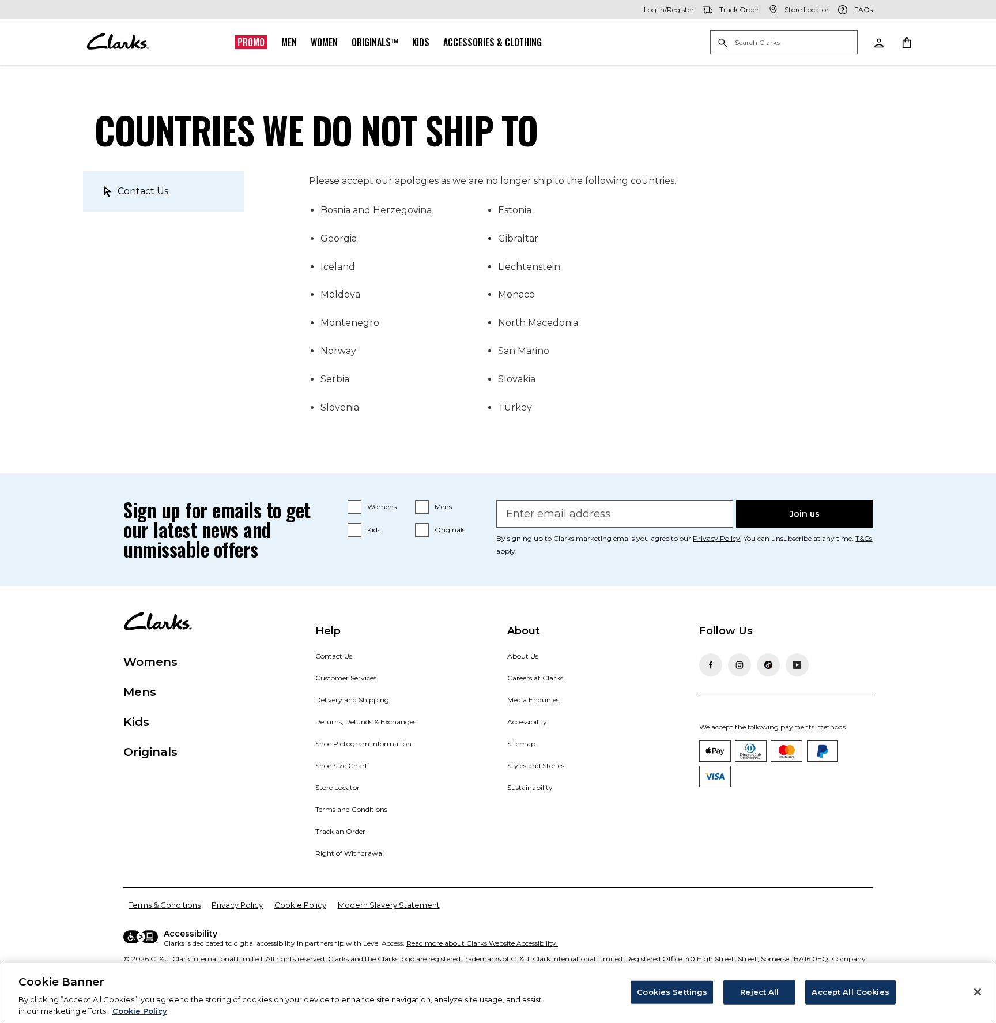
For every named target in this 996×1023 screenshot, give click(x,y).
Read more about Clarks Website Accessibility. (482, 943)
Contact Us (143, 191)
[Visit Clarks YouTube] (797, 664)
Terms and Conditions (351, 809)
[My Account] (878, 42)
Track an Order (340, 831)
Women (324, 42)
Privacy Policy (716, 538)
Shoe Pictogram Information (363, 743)
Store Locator (337, 787)
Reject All (759, 991)
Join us (805, 514)
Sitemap (521, 743)
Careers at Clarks (535, 678)
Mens (443, 506)
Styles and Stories (535, 765)
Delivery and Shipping (352, 699)
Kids (420, 42)
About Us (522, 656)
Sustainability (530, 787)
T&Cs (863, 538)
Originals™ (375, 42)
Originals (450, 529)
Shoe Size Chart (341, 765)
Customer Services (345, 678)
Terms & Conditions (165, 904)
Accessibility (527, 721)
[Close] (977, 992)
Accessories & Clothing (492, 42)
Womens (382, 506)
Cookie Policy (300, 904)
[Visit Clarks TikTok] (768, 664)
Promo (251, 42)
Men (289, 42)
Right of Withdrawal (349, 853)
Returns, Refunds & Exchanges (365, 721)
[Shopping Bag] (906, 42)
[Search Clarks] (784, 43)
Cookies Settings (672, 991)
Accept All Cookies (850, 991)
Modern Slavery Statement (389, 904)
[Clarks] (117, 42)
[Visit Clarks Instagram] (739, 664)
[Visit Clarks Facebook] (710, 664)
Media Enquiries (533, 699)
